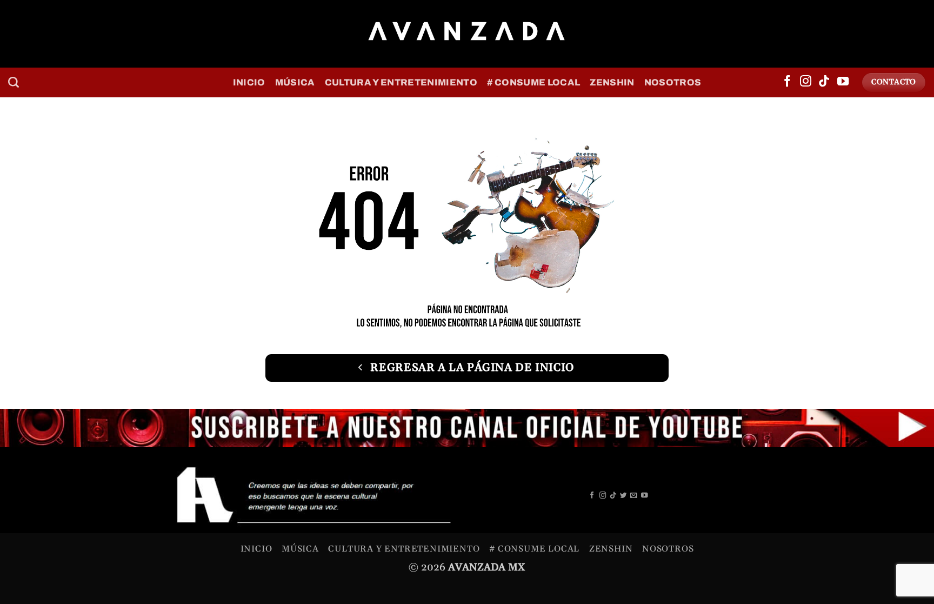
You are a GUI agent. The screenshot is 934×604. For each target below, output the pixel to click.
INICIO (249, 82)
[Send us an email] (633, 496)
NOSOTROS (673, 82)
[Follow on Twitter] (623, 496)
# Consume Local (533, 82)
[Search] (13, 82)
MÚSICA (295, 82)
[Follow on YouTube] (843, 82)
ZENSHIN (612, 82)
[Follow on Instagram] (805, 82)
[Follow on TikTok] (824, 82)
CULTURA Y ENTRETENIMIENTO (401, 82)
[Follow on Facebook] (787, 82)
